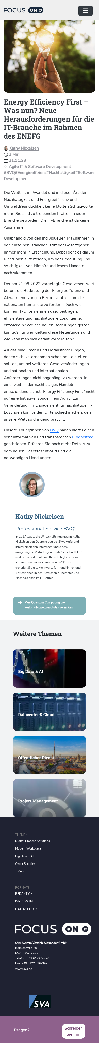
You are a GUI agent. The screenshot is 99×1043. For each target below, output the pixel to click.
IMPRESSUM (24, 901)
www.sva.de (23, 969)
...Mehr (19, 871)
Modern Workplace (28, 848)
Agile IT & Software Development (40, 166)
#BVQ (9, 172)
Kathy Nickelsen (24, 148)
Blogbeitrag (82, 437)
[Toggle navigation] (85, 11)
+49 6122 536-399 (34, 963)
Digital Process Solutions (32, 841)
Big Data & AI (24, 856)
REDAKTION (24, 894)
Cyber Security (25, 864)
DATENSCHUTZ (26, 909)
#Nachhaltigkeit (60, 172)
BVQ (54, 430)
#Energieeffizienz (30, 172)
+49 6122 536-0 (38, 958)
